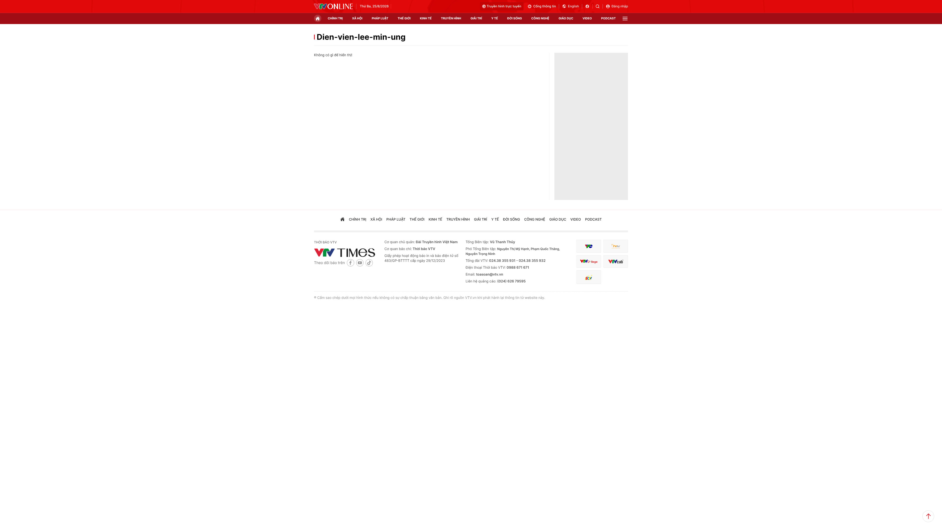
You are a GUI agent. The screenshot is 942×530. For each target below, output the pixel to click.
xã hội (357, 18)
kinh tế (426, 18)
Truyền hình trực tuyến (504, 6)
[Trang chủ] (317, 18)
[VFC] (588, 246)
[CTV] (588, 261)
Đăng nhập (620, 6)
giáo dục (566, 18)
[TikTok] (369, 262)
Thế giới (404, 18)
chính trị (335, 18)
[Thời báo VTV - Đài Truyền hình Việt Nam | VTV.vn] (333, 6)
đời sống (514, 18)
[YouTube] (360, 262)
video (587, 18)
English (573, 6)
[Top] (928, 516)
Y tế (494, 18)
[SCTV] (588, 277)
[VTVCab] (615, 261)
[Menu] (625, 18)
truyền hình (451, 18)
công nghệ (540, 18)
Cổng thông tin (544, 6)
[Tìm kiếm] (599, 6)
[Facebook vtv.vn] (589, 6)
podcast (608, 18)
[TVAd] (615, 246)
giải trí (476, 18)
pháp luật (380, 18)
